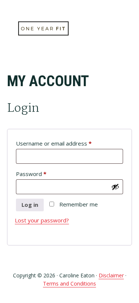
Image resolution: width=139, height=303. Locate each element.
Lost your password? (42, 220)
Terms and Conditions (69, 283)
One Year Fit (44, 29)
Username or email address (65, 143)
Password (42, 173)
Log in (29, 204)
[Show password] (115, 187)
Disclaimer (111, 275)
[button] (127, 28)
